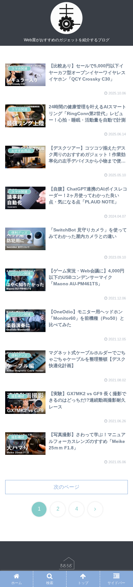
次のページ (66, 487)
